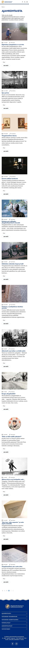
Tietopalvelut (6, 622)
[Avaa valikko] (26, 613)
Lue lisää (5, 65)
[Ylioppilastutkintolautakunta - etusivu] (14, 606)
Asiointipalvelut (7, 626)
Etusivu (3, 7)
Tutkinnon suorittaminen (10, 619)
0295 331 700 (22, 638)
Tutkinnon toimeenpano (9, 616)
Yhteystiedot (6, 629)
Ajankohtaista (6, 613)
